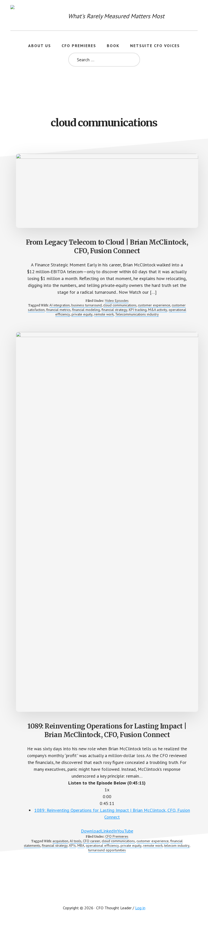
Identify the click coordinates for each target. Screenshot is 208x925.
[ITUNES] (84, 891)
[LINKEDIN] (123, 891)
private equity (82, 314)
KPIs (72, 845)
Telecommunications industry (137, 314)
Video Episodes (117, 300)
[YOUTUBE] (104, 891)
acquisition (60, 841)
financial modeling (86, 309)
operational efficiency (102, 845)
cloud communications (119, 305)
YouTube (125, 831)
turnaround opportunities (107, 850)
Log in (140, 907)
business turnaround (86, 305)
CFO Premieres (116, 836)
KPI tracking (138, 309)
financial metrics (58, 309)
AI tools (75, 841)
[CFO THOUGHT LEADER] (20, 15)
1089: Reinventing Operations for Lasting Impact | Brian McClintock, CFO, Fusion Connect (107, 730)
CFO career (91, 841)
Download (91, 831)
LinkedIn (109, 831)
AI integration (59, 305)
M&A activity (157, 309)
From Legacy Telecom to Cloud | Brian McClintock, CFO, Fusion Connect (107, 246)
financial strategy (114, 309)
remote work (104, 314)
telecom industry (176, 845)
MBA (80, 845)
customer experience (154, 305)
